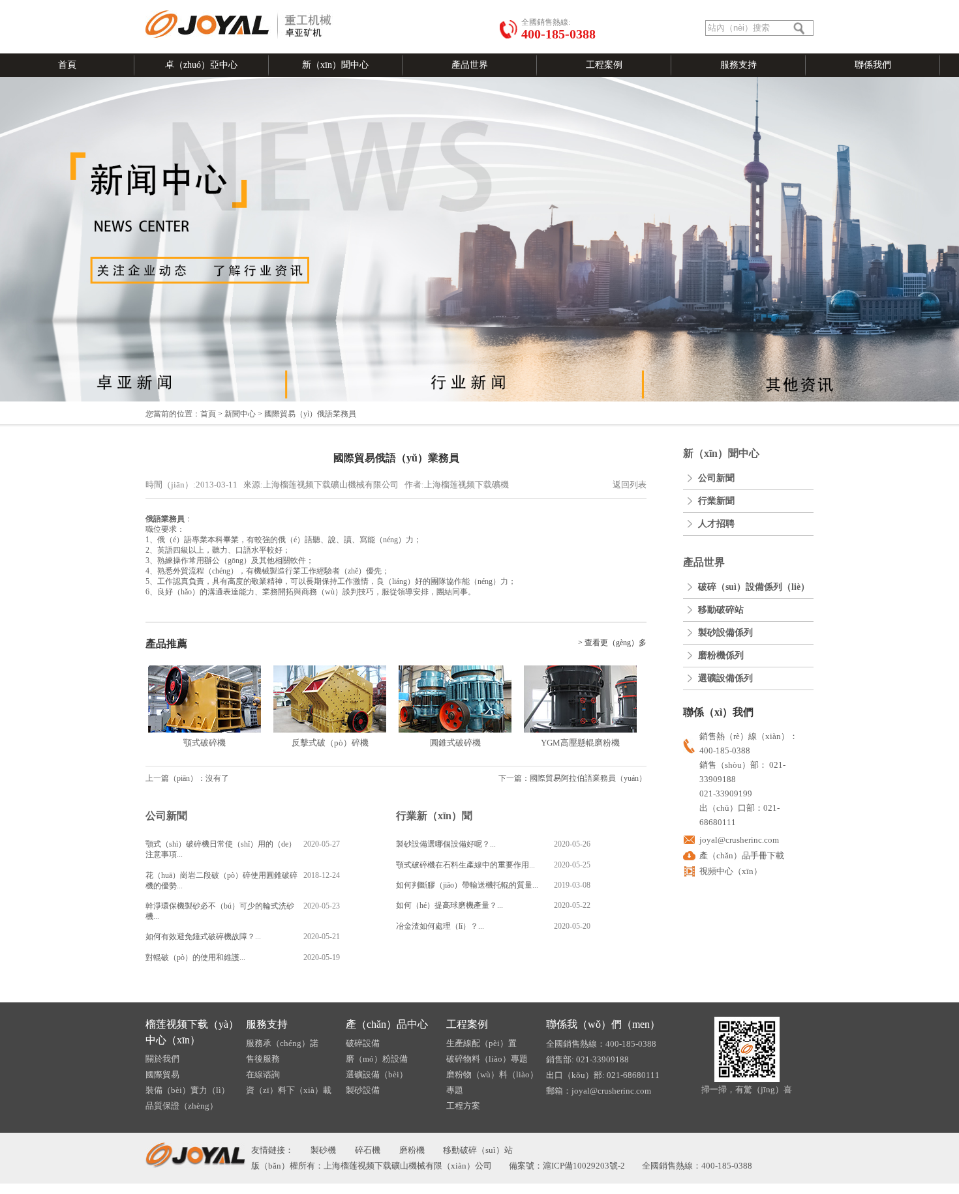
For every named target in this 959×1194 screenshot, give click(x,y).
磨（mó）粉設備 (377, 1059)
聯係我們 (873, 65)
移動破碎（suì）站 (478, 1150)
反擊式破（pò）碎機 (330, 743)
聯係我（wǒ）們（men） (603, 1024)
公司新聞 (166, 815)
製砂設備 (363, 1090)
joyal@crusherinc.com (739, 840)
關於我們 (162, 1059)
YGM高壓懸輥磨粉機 (580, 743)
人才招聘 (716, 524)
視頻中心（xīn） (730, 871)
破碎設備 (363, 1043)
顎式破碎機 (204, 743)
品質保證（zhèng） (181, 1106)
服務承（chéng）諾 (282, 1043)
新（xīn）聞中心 (335, 65)
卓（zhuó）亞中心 (201, 65)
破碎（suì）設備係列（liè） (754, 587)
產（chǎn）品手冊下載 (741, 855)
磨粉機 (412, 1150)
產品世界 (469, 65)
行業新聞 (716, 501)
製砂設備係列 (725, 632)
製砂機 (323, 1150)
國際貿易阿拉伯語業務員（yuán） (588, 778)
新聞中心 (240, 413)
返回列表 (630, 484)
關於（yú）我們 (239, 5)
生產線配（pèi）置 (481, 1043)
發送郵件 (194, 5)
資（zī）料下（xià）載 (288, 1090)
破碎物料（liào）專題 (487, 1059)
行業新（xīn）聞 (434, 815)
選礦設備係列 (725, 678)
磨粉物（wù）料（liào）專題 (492, 1082)
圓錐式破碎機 (455, 743)
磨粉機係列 (721, 655)
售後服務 (263, 1059)
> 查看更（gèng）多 (612, 642)
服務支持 (738, 65)
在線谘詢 (284, 5)
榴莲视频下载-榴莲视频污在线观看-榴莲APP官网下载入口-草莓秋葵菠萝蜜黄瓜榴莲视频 (479, 1188)
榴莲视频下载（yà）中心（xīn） (192, 1032)
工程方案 (463, 1106)
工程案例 (604, 65)
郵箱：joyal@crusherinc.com (598, 1091)
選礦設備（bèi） (377, 1074)
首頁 (67, 65)
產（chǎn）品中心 (387, 1024)
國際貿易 (162, 1074)
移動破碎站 (721, 610)
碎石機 (367, 1150)
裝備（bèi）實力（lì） (187, 1090)
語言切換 (161, 5)
